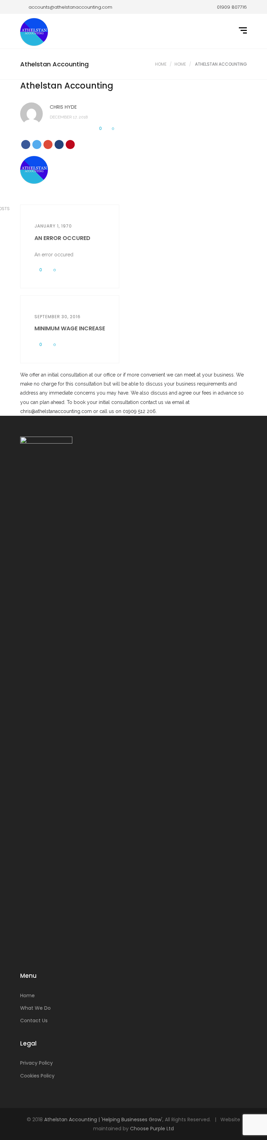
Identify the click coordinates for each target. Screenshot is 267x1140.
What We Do (35, 1008)
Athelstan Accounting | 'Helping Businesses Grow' (103, 1119)
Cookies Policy (37, 1075)
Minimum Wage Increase (69, 328)
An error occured (62, 238)
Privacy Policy (36, 1062)
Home (161, 64)
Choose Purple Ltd (152, 1128)
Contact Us (34, 1020)
